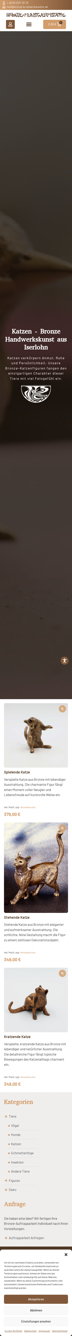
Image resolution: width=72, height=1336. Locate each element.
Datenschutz (30, 1330)
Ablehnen (36, 1310)
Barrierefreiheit (60, 1330)
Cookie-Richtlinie (13, 1330)
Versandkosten (27, 807)
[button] (66, 1255)
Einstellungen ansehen (36, 1321)
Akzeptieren (36, 1299)
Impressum (44, 1330)
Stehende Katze (17, 917)
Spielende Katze (17, 772)
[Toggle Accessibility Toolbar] (64, 660)
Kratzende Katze (17, 1036)
